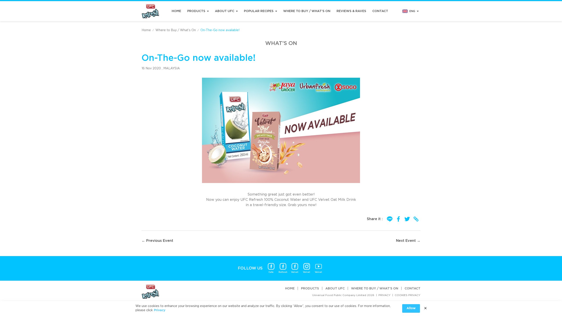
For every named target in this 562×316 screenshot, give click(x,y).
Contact (380, 11)
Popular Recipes (259, 11)
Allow (411, 308)
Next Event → (408, 240)
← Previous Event (157, 240)
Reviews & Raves (351, 11)
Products (196, 11)
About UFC (224, 11)
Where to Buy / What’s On (306, 11)
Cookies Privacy (407, 295)
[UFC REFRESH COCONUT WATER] (150, 11)
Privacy (384, 295)
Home (176, 11)
